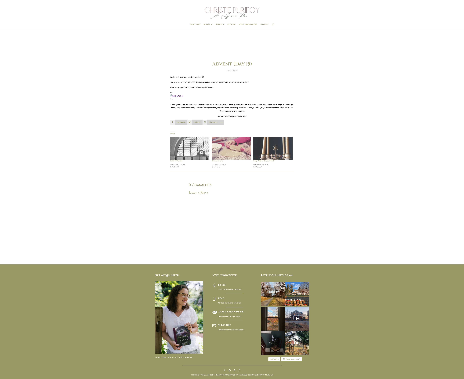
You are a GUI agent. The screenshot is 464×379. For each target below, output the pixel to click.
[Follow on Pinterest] (234, 370)
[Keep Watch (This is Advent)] (273, 148)
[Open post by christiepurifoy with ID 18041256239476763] (297, 319)
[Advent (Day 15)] (189, 148)
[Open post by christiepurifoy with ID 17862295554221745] (273, 294)
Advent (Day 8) (217, 161)
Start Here (195, 24)
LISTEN (222, 284)
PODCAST (231, 24)
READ (221, 298)
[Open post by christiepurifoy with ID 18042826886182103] (273, 343)
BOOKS (207, 24)
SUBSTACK (219, 24)
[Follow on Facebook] (225, 370)
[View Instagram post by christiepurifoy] (283, 304)
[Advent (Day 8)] (231, 148)
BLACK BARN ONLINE (248, 24)
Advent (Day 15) (176, 161)
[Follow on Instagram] (230, 370)
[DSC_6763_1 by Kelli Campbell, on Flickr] (176, 96)
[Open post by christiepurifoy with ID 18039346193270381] (273, 319)
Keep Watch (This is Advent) (263, 161)
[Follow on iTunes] (239, 370)
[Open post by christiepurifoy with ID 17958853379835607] (297, 294)
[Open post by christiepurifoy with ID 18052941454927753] (297, 343)
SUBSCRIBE (224, 325)
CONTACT (264, 24)
